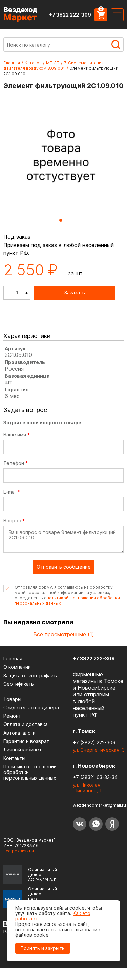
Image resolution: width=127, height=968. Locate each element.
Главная (11, 62)
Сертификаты (19, 684)
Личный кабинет (22, 749)
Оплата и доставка (25, 724)
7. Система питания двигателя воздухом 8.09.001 (53, 65)
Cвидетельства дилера (31, 707)
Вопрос (14, 520)
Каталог (33, 62)
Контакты (14, 758)
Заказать (74, 292)
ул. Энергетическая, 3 (99, 750)
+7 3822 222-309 (70, 15)
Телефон (15, 463)
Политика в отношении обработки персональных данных (30, 772)
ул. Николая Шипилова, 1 (87, 787)
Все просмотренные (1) (63, 634)
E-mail (11, 492)
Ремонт (12, 716)
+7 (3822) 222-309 (94, 742)
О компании (17, 667)
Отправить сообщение (64, 567)
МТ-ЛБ (52, 62)
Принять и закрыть (43, 948)
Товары (12, 699)
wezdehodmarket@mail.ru (99, 805)
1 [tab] (60, 220)
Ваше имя (16, 434)
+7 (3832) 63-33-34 (95, 777)
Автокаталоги (19, 733)
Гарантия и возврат (26, 741)
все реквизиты (18, 850)
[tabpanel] (61, 155)
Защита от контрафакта (31, 675)
